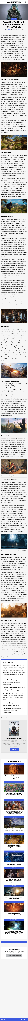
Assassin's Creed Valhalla (14, 738)
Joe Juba (8, 29)
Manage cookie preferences (14, 955)
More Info (14, 749)
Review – (14, 897)
